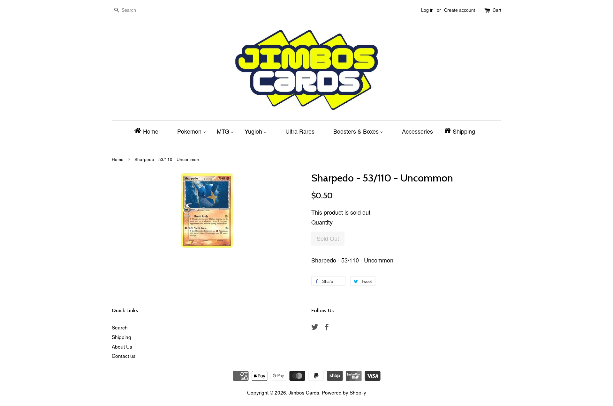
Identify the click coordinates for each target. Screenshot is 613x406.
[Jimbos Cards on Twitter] (314, 327)
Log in (427, 10)
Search (120, 327)
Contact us (124, 355)
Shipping (121, 336)
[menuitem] (148, 131)
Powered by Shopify (344, 392)
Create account (459, 10)
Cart (497, 10)
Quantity (322, 222)
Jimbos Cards (304, 392)
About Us (122, 346)
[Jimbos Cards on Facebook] (326, 327)
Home (118, 159)
